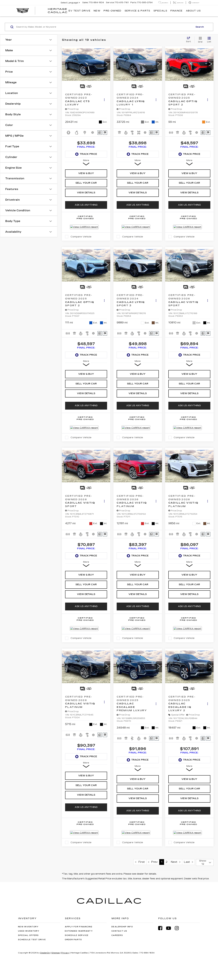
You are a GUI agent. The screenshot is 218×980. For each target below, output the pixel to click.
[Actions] (104, 99)
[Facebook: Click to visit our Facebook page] (161, 928)
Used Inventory (28, 931)
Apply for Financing (78, 927)
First (140, 861)
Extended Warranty (79, 931)
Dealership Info (122, 927)
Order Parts (73, 940)
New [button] (97, 10)
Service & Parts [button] (137, 10)
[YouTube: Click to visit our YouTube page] (170, 928)
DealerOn (45, 953)
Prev (153, 861)
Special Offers (28, 935)
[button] (107, 64)
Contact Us (119, 931)
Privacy (65, 953)
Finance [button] (176, 10)
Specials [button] (160, 10)
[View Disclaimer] (92, 132)
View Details (86, 192)
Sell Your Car (86, 183)
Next (175, 861)
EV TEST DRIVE (79, 10)
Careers (117, 935)
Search (199, 27)
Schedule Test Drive (32, 940)
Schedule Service (77, 935)
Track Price (88, 154)
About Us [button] (193, 10)
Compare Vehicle (81, 236)
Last (188, 861)
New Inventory (28, 927)
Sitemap (55, 953)
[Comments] (100, 132)
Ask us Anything (86, 205)
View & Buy (86, 173)
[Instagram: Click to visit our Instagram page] (178, 928)
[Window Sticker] (105, 132)
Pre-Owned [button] (112, 10)
